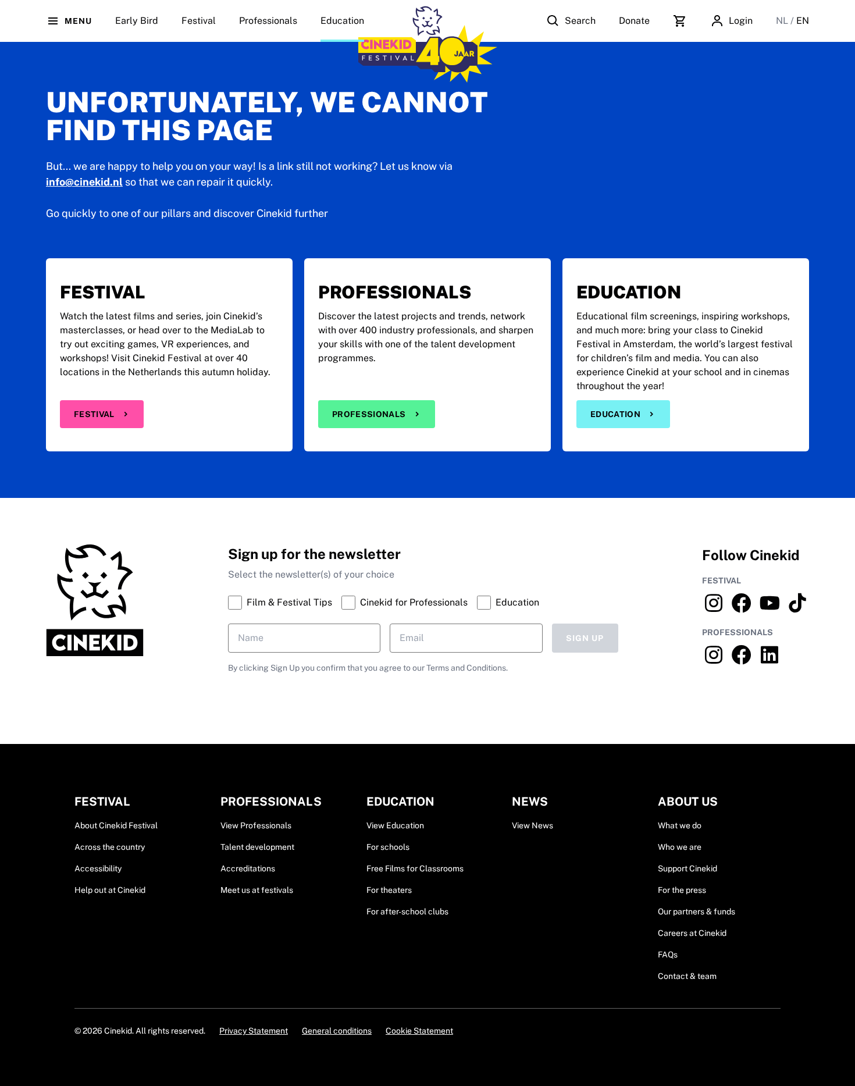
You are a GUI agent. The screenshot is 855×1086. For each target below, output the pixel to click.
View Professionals (255, 825)
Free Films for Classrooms (415, 868)
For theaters (389, 890)
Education (342, 20)
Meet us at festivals (256, 890)
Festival (94, 414)
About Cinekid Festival (116, 825)
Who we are (679, 847)
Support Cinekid (687, 868)
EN (802, 20)
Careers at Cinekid (692, 933)
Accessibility (98, 868)
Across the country (109, 847)
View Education (395, 825)
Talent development (257, 847)
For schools (387, 847)
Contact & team (687, 976)
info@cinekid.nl (84, 182)
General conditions (337, 1030)
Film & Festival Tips (289, 602)
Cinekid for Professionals (414, 602)
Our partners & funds (696, 911)
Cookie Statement (419, 1030)
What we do (679, 825)
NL (783, 20)
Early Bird (136, 20)
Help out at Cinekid (109, 890)
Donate (634, 20)
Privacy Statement (253, 1030)
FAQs (668, 954)
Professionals (268, 20)
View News (532, 825)
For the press (682, 890)
